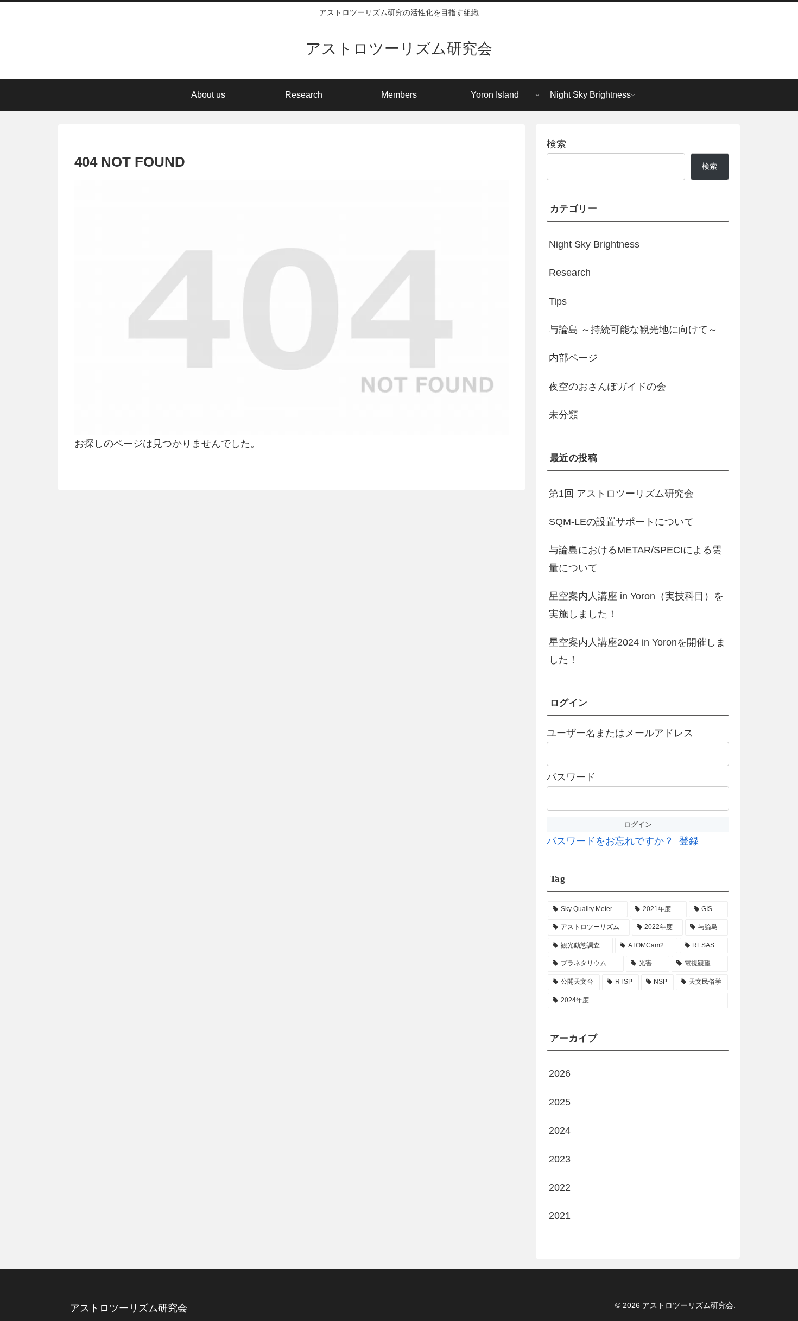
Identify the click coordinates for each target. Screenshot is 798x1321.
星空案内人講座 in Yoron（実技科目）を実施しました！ (636, 605)
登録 (689, 841)
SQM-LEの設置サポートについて (621, 521)
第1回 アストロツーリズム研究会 (621, 493)
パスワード (571, 777)
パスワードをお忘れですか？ (610, 841)
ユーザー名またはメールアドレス (620, 733)
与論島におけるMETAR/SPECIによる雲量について (635, 559)
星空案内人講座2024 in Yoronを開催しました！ (637, 651)
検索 (556, 143)
